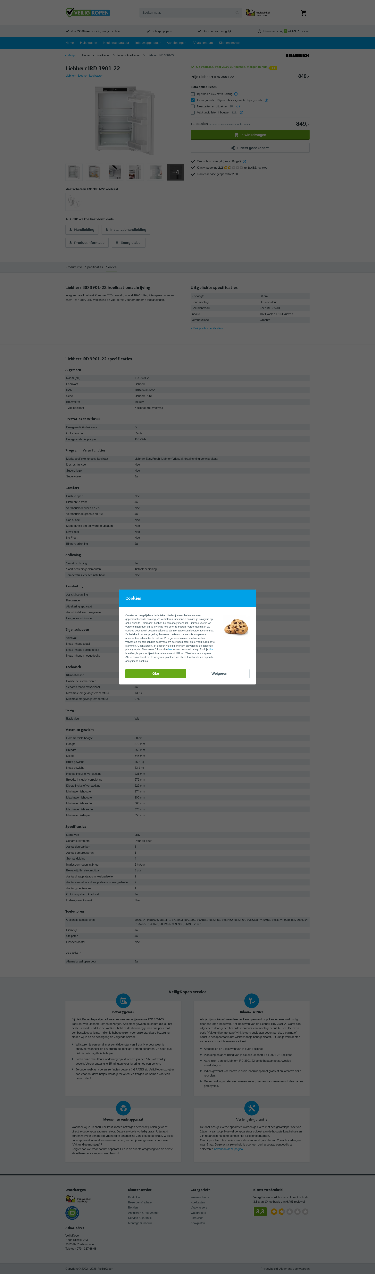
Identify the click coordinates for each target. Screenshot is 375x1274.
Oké (155, 674)
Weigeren (219, 674)
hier (170, 649)
